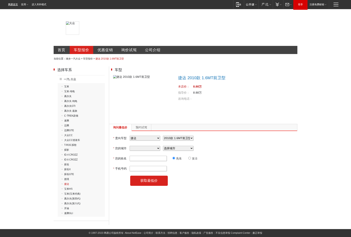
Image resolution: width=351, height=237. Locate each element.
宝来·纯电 (69, 91)
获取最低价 (149, 181)
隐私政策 (196, 233)
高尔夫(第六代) (72, 203)
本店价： (184, 86)
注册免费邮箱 (317, 4)
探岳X (67, 169)
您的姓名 (120, 158)
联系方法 (160, 233)
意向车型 (120, 138)
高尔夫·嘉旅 (70, 110)
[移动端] (238, 4)
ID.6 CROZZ (71, 159)
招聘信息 (172, 233)
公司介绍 (152, 50)
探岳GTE (69, 174)
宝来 (66, 86)
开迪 (66, 208)
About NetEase (133, 233)
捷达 (66, 184)
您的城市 (120, 148)
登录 (300, 4)
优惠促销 (105, 50)
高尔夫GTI (69, 106)
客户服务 (184, 233)
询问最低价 (120, 127)
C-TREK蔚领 (71, 115)
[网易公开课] (251, 4)
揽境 (66, 179)
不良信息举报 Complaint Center (233, 233)
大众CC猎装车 (72, 140)
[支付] (278, 4)
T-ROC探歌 (70, 145)
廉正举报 (257, 233)
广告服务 (208, 233)
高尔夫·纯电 (70, 101)
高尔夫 (68, 96)
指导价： (184, 92)
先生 (179, 158)
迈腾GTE (69, 130)
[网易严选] (265, 4)
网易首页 (13, 4)
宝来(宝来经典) (72, 193)
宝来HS (68, 188)
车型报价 (81, 50)
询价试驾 (129, 50)
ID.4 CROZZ (71, 154)
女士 (195, 158)
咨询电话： (185, 98)
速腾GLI (68, 213)
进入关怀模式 (39, 4)
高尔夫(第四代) (72, 198)
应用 (23, 4)
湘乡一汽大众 (73, 58)
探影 (66, 149)
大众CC (68, 135)
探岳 (66, 164)
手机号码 (120, 168)
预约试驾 (141, 127)
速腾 (66, 120)
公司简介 (148, 233)
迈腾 (66, 125)
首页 (61, 50)
